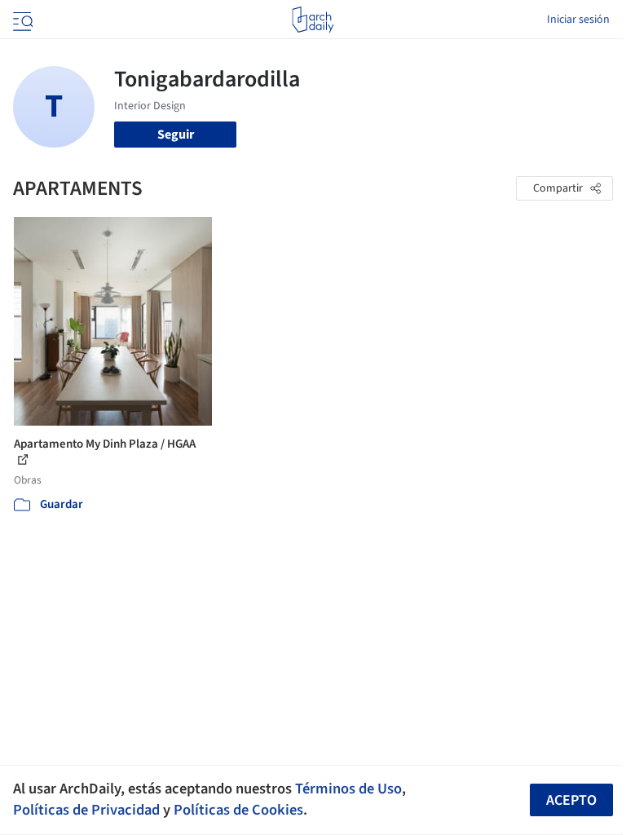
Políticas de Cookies (238, 809)
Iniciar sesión (578, 19)
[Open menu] (21, 19)
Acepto (571, 800)
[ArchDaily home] (312, 20)
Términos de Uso (348, 788)
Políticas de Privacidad (86, 809)
